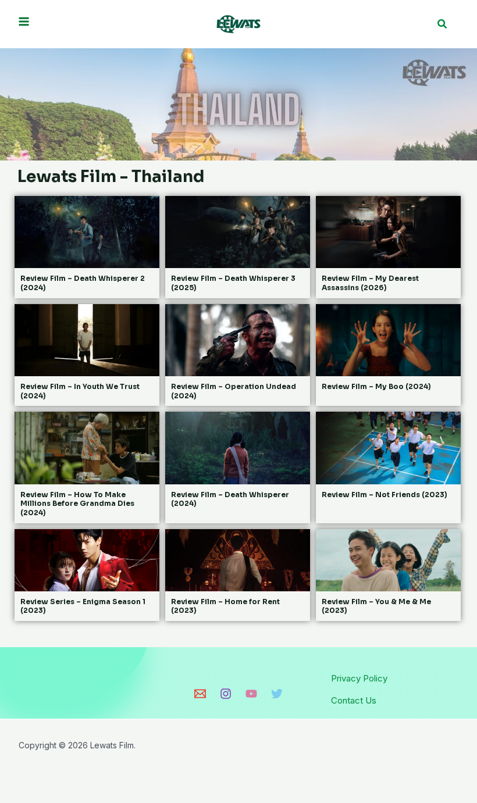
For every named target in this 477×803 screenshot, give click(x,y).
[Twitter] (277, 693)
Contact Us (353, 700)
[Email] (200, 693)
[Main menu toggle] (24, 21)
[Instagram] (226, 693)
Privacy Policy (359, 678)
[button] (442, 24)
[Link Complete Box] (87, 247)
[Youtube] (251, 693)
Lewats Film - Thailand (111, 176)
